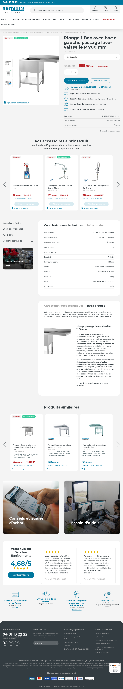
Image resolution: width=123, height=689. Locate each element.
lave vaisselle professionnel (95, 667)
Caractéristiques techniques (63, 225)
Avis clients (8, 235)
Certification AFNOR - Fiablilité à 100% (76, 649)
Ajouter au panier (76, 80)
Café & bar (73, 20)
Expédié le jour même (71, 642)
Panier (115, 11)
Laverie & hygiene (31, 20)
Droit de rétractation (101, 652)
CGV (82, 686)
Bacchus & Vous (8, 25)
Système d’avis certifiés (102, 644)
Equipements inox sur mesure (105, 637)
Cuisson (15, 20)
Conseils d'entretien (12, 223)
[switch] (115, 670)
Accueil (5, 32)
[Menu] (119, 664)
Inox (62, 20)
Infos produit (96, 225)
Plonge (16, 32)
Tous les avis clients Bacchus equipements (104, 648)
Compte (95, 11)
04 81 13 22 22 (10, 2)
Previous (4, 184)
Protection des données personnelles (65, 686)
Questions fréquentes (102, 633)
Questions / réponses (13, 229)
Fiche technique (14, 241)
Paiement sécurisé (70, 633)
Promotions (109, 20)
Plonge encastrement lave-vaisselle (32, 32)
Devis (106, 11)
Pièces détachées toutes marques (106, 640)
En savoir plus (75, 89)
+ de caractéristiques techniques (109, 131)
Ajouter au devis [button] (101, 80)
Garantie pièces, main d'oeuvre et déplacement (75, 638)
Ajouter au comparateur (17, 103)
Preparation (49, 20)
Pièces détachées (91, 20)
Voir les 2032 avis (21, 575)
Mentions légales (45, 686)
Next (118, 184)
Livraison (67, 646)
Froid (4, 20)
